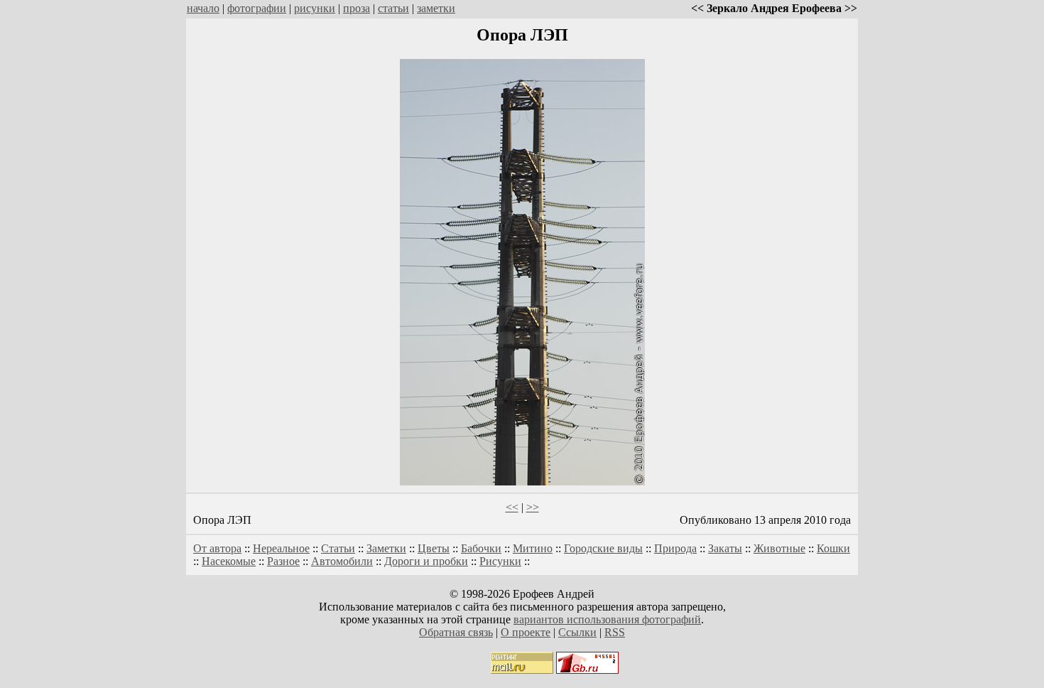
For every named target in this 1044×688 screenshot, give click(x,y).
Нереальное (281, 548)
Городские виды (603, 548)
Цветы (434, 548)
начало (203, 8)
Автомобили (342, 561)
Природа (675, 548)
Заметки (386, 548)
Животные (779, 548)
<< (512, 507)
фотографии (256, 8)
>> (532, 507)
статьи (393, 8)
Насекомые (229, 561)
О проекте (525, 632)
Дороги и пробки (426, 561)
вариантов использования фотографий (607, 619)
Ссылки (577, 632)
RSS (614, 632)
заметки (436, 8)
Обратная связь (456, 632)
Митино (533, 548)
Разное (283, 561)
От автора (217, 548)
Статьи (338, 548)
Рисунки (500, 561)
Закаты (725, 548)
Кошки (833, 548)
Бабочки (481, 548)
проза (356, 8)
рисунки (314, 8)
